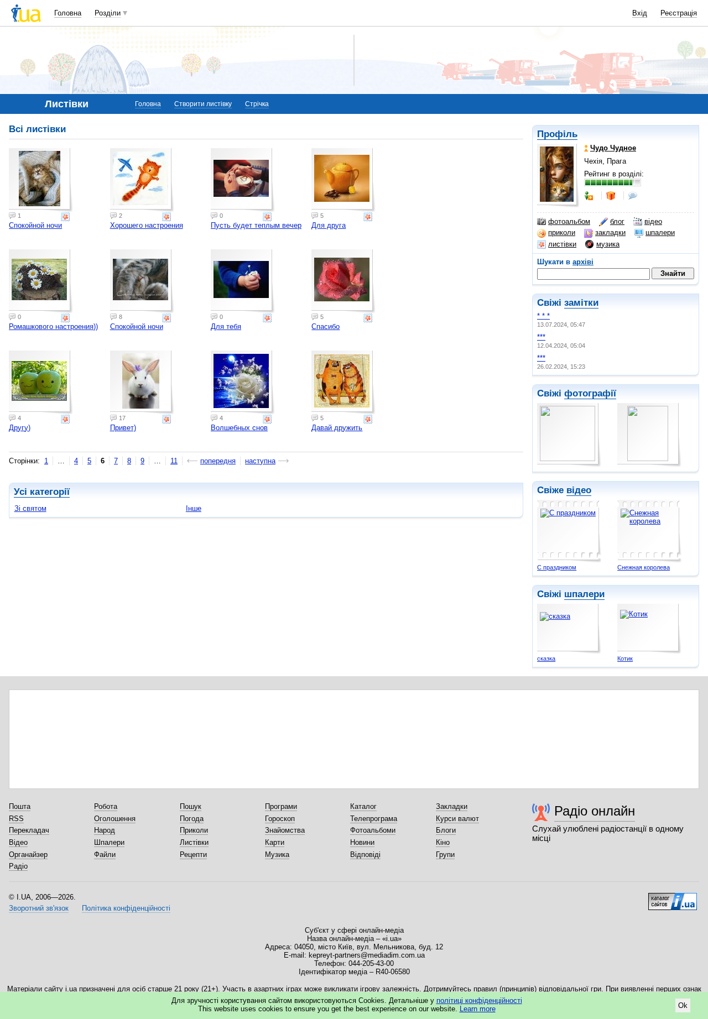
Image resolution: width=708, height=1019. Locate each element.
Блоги (446, 830)
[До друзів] (589, 195)
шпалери (660, 232)
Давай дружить (336, 428)
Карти (274, 842)
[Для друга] (343, 180)
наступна (260, 461)
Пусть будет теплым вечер (256, 225)
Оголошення (115, 818)
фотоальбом (569, 221)
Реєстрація (678, 13)
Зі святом (30, 508)
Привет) (123, 428)
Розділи (108, 13)
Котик (625, 658)
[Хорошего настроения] (142, 180)
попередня (218, 461)
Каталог (363, 806)
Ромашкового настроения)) (53, 326)
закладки (610, 232)
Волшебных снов (239, 428)
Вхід (639, 13)
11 (174, 461)
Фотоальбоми (372, 830)
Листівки (194, 842)
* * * (543, 316)
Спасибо (325, 326)
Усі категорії (42, 492)
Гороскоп (280, 818)
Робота (105, 806)
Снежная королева (643, 567)
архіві (583, 262)
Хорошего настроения (146, 225)
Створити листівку (203, 104)
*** (541, 337)
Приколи (194, 830)
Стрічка (257, 104)
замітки (581, 302)
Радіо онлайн (594, 810)
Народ (104, 830)
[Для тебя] (243, 281)
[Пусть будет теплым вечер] (243, 180)
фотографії (590, 393)
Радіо (18, 866)
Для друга (328, 225)
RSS (16, 818)
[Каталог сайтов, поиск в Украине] (672, 897)
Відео (18, 842)
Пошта (19, 806)
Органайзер (28, 854)
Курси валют (457, 818)
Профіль (557, 134)
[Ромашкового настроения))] (41, 281)
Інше (193, 508)
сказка (546, 658)
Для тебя (226, 326)
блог (617, 221)
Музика (277, 854)
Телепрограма (373, 818)
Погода (192, 818)
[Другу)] (41, 383)
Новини (362, 842)
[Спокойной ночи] (41, 180)
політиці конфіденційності (479, 1000)
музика (608, 244)
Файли (105, 854)
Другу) (19, 428)
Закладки (451, 806)
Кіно (443, 842)
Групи (445, 854)
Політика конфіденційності (126, 908)
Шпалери (109, 842)
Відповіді (365, 854)
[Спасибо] (343, 281)
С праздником (556, 567)
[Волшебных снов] (243, 383)
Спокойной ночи (35, 225)
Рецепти (193, 854)
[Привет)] (142, 383)
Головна (67, 13)
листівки (562, 244)
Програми (281, 806)
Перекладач (29, 830)
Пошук (190, 806)
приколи (561, 232)
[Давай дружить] (343, 383)
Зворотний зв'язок (39, 908)
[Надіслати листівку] (66, 216)
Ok (683, 1005)
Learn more (478, 1009)
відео (653, 221)
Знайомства (285, 830)
